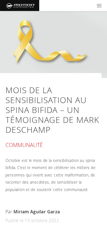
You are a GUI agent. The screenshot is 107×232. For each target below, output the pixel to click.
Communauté (24, 145)
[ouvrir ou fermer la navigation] (99, 5)
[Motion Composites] (19, 5)
